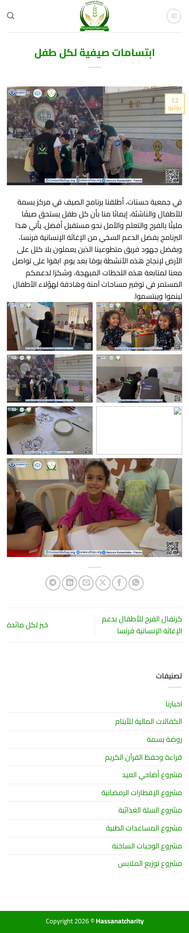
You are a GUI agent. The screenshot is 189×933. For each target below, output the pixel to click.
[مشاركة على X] (103, 583)
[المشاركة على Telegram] (53, 583)
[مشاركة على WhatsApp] (136, 583)
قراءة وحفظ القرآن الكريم (143, 757)
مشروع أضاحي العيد (152, 774)
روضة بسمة (164, 739)
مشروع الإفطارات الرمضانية (141, 792)
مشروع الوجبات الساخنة (147, 846)
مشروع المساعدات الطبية (144, 828)
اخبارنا (174, 704)
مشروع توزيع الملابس (150, 863)
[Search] (10, 16)
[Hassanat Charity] (94, 16)
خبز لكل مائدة (27, 624)
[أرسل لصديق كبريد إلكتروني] (86, 583)
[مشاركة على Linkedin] (69, 583)
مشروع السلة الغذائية (150, 810)
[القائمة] (174, 16)
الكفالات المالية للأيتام (148, 721)
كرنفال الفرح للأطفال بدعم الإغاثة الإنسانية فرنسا (142, 624)
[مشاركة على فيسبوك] (119, 583)
